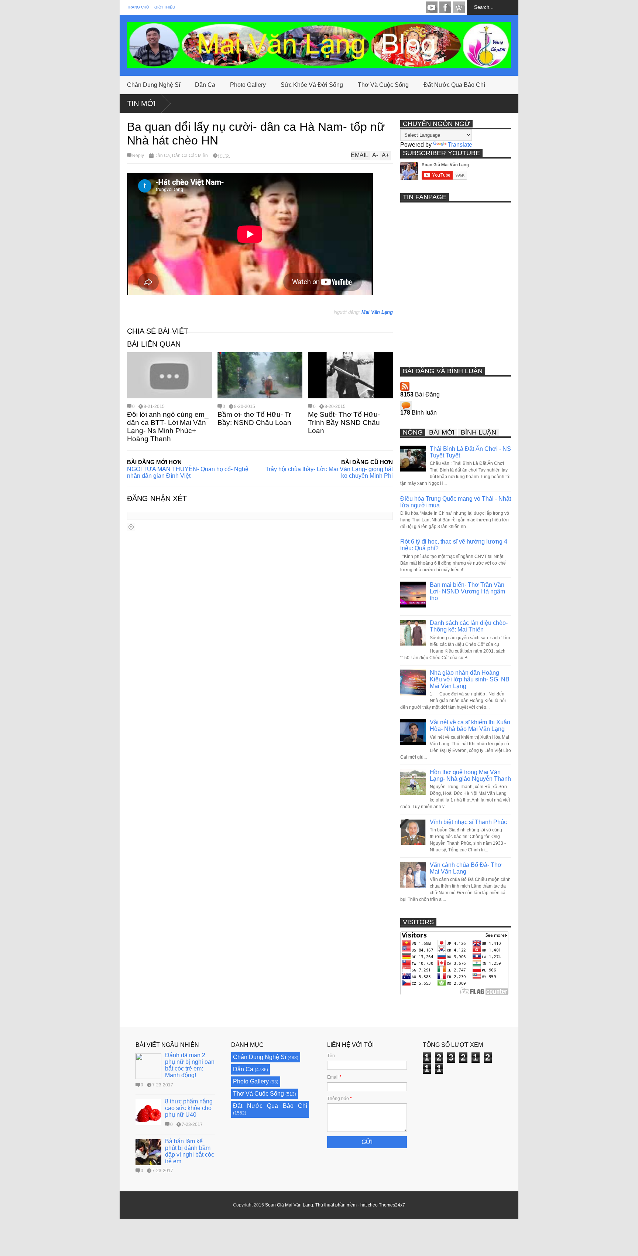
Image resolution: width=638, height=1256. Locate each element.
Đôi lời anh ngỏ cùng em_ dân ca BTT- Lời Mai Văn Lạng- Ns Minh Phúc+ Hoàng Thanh (168, 427)
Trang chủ (138, 7)
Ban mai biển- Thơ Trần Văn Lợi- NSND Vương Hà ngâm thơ (467, 591)
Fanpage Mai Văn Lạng (445, 7)
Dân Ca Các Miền (190, 155)
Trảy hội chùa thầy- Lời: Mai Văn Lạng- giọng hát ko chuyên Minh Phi (329, 472)
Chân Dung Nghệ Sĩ (153, 85)
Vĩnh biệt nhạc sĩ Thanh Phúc (468, 822)
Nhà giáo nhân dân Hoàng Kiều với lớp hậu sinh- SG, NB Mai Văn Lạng (470, 679)
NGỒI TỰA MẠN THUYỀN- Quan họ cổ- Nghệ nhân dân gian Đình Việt (187, 472)
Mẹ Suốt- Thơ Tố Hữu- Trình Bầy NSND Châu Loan (344, 423)
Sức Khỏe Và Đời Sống (312, 85)
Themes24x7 (392, 1205)
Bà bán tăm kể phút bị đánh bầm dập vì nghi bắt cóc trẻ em (189, 1151)
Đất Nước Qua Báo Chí (454, 85)
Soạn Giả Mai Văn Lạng (289, 1205)
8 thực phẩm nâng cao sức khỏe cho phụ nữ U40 (189, 1108)
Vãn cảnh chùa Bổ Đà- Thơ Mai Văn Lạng (466, 868)
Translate (460, 145)
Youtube (432, 7)
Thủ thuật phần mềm (336, 1205)
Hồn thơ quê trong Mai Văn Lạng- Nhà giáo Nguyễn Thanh (470, 775)
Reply (138, 155)
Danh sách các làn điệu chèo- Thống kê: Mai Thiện (469, 626)
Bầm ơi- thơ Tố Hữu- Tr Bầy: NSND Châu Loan (254, 418)
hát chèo (369, 1205)
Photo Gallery (248, 85)
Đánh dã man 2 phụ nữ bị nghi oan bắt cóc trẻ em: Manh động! (190, 1065)
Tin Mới (141, 103)
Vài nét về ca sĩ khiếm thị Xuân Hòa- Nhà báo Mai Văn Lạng (470, 725)
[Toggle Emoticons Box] (131, 527)
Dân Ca (205, 85)
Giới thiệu (164, 7)
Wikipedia (459, 7)
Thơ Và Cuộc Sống (383, 85)
